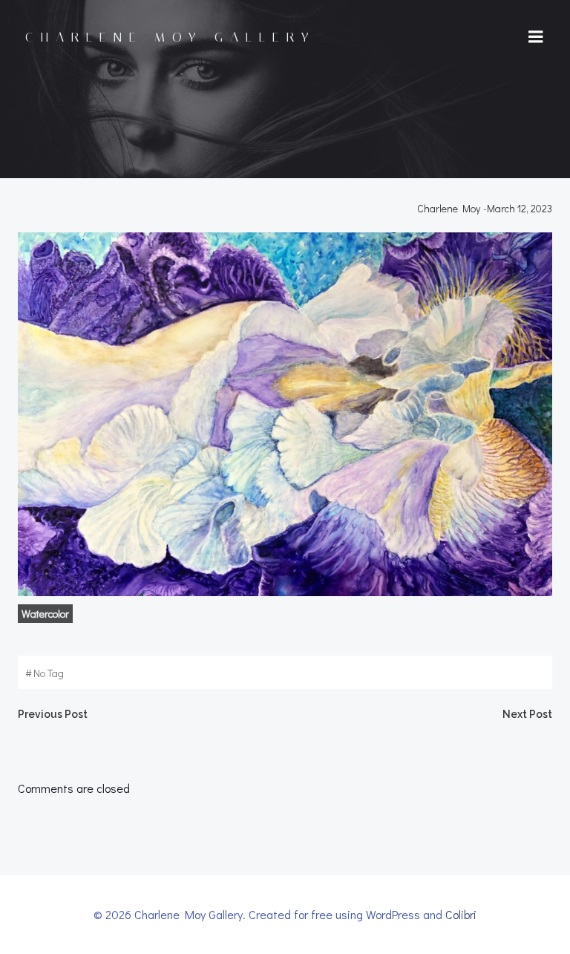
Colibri (460, 914)
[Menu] (535, 37)
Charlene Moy (448, 208)
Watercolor (45, 614)
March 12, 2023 (519, 208)
